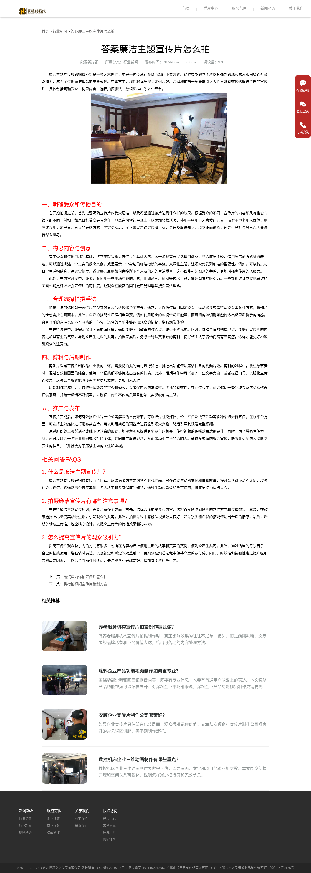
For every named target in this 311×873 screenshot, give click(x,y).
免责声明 (109, 832)
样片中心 (211, 8)
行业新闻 (60, 31)
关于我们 (296, 8)
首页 (186, 8)
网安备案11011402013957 (147, 868)
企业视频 (53, 818)
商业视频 (53, 825)
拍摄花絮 (25, 818)
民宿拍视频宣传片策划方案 (85, 584)
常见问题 (109, 825)
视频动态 (25, 832)
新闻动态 (267, 8)
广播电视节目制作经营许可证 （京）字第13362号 (202, 868)
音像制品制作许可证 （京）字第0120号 (266, 868)
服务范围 (239, 8)
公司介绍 (81, 818)
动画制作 (53, 832)
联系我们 (81, 825)
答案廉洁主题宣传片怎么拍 (93, 31)
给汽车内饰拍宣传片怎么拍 (85, 577)
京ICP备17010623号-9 (111, 868)
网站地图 (109, 839)
